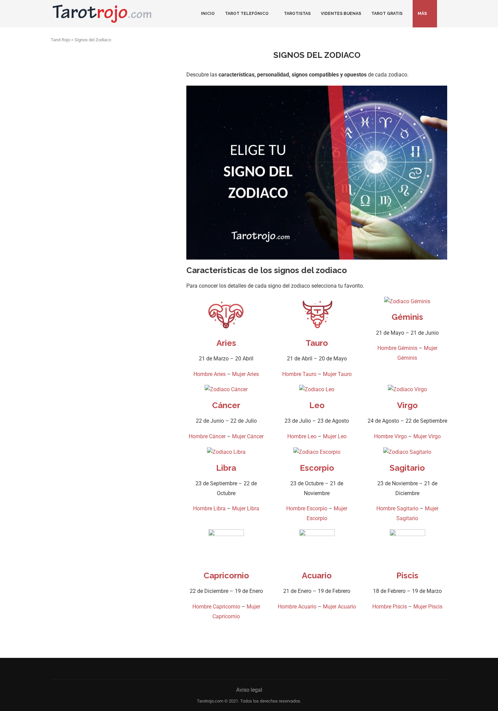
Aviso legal (249, 690)
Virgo (407, 405)
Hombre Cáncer (207, 436)
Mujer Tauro (337, 374)
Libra (226, 468)
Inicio (208, 13)
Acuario (317, 575)
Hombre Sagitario (397, 508)
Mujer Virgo (427, 436)
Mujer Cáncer (248, 436)
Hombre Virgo (390, 436)
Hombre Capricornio (216, 606)
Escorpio (317, 468)
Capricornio (226, 575)
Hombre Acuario (297, 606)
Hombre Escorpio (306, 508)
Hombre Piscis (389, 606)
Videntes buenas (341, 13)
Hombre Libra (209, 508)
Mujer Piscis (427, 606)
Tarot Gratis (386, 13)
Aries (226, 343)
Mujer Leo (335, 436)
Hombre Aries (209, 374)
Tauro (317, 343)
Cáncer (226, 405)
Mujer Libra (245, 508)
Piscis (407, 575)
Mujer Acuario (339, 606)
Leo (317, 405)
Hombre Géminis (397, 348)
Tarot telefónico (247, 13)
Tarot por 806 (149, 419)
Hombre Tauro (299, 374)
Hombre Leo (301, 436)
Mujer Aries (245, 374)
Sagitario (407, 468)
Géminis (407, 317)
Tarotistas (297, 13)
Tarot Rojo (60, 39)
